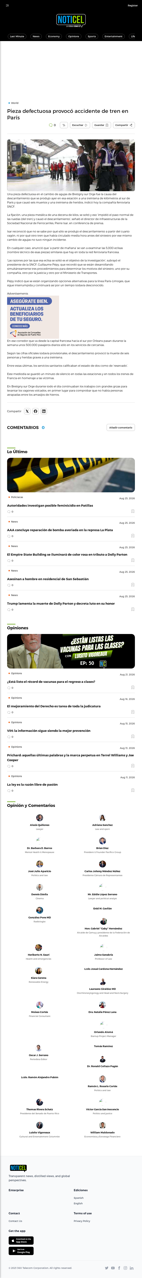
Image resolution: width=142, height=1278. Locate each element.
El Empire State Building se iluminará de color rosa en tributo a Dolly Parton (67, 554)
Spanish (78, 1197)
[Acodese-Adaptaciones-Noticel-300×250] (71, 317)
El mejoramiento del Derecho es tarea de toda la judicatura (54, 706)
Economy (54, 36)
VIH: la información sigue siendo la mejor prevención (48, 730)
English (78, 1203)
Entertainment (113, 36)
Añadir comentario (120, 427)
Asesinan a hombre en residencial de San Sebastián (48, 579)
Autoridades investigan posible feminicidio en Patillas (50, 505)
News (36, 36)
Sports (92, 36)
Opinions (73, 36)
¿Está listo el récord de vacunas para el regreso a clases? (51, 681)
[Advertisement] (71, 67)
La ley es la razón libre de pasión (32, 784)
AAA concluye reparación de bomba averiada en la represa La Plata (60, 530)
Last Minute (17, 36)
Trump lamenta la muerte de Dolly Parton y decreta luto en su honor (61, 603)
